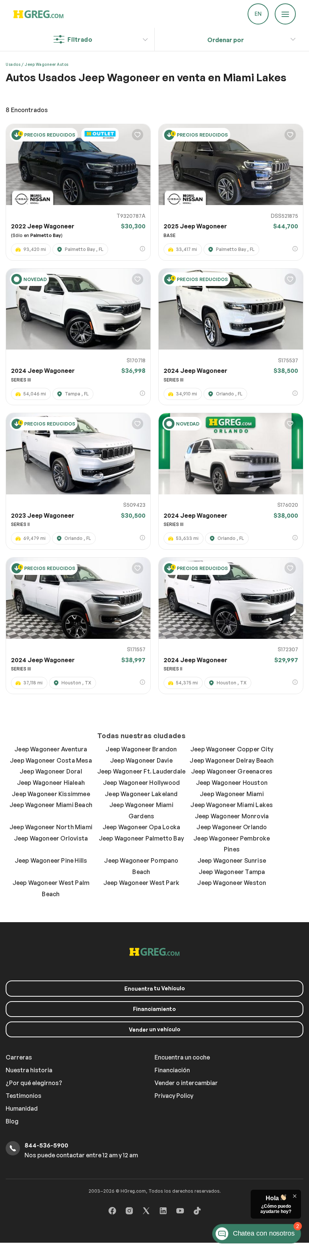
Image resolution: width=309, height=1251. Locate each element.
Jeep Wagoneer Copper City (231, 749)
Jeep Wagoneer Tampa (232, 872)
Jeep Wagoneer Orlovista (51, 838)
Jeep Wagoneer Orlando (231, 827)
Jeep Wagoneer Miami (232, 794)
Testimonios (23, 1095)
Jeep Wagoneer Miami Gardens (141, 810)
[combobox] (225, 40)
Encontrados (27, 110)
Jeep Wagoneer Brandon (141, 749)
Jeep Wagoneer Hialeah (51, 782)
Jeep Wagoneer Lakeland (141, 794)
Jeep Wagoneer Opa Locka (141, 827)
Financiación (172, 1070)
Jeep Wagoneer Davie (141, 760)
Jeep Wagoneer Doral (51, 771)
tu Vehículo (154, 988)
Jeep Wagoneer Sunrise (231, 860)
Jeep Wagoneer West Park (141, 882)
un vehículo (155, 1029)
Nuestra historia (29, 1070)
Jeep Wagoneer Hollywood (141, 782)
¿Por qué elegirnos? (34, 1083)
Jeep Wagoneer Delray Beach (232, 760)
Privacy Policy (173, 1095)
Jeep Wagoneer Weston (231, 882)
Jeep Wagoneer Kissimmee (51, 794)
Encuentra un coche (182, 1057)
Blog (12, 1121)
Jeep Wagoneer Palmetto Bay (141, 838)
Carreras (19, 1057)
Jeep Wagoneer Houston (232, 782)
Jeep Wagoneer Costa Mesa (51, 760)
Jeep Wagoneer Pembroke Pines (231, 844)
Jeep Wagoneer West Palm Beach (51, 888)
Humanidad (22, 1108)
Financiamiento (154, 1009)
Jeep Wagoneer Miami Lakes (231, 805)
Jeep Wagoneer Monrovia (232, 816)
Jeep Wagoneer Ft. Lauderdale (141, 771)
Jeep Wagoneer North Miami (50, 827)
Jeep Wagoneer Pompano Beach (141, 866)
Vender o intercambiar (186, 1083)
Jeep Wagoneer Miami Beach (50, 805)
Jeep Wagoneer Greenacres (232, 771)
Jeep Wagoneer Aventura (50, 749)
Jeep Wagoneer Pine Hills (51, 860)
